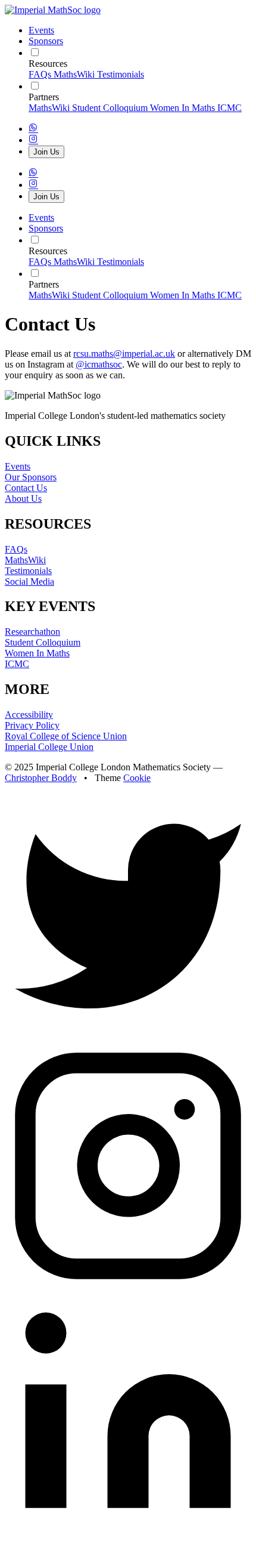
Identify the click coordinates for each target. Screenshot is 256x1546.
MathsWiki (75, 74)
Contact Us (26, 488)
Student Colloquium (111, 108)
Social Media (29, 581)
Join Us (46, 151)
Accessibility (29, 714)
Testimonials (120, 74)
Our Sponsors (31, 477)
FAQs (41, 74)
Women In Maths (183, 108)
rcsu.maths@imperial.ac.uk (124, 353)
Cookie (137, 778)
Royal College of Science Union (66, 736)
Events (41, 30)
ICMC (229, 108)
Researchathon (32, 632)
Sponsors (46, 41)
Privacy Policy (32, 725)
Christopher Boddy (41, 778)
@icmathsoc (99, 364)
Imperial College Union (49, 747)
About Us (23, 498)
